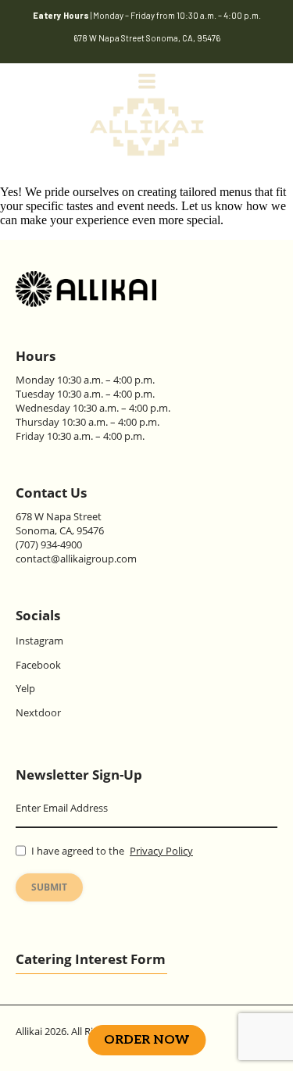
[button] (146, 80)
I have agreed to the (112, 851)
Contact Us (51, 493)
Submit (49, 887)
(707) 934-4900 (49, 544)
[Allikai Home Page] (86, 289)
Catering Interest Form (91, 959)
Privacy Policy (161, 851)
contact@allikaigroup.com (76, 559)
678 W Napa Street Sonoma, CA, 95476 (146, 38)
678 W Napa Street (59, 516)
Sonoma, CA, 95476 (60, 530)
